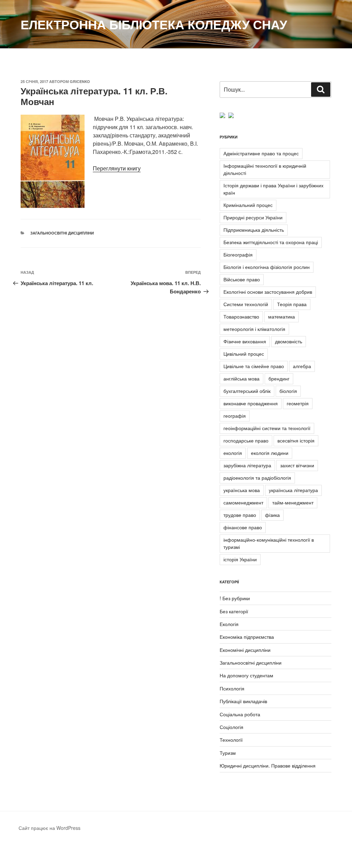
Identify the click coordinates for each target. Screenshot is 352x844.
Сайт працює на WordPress (49, 827)
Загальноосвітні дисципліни (62, 233)
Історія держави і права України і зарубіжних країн (273, 189)
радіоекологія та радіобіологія (257, 477)
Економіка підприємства (247, 636)
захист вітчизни (297, 465)
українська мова (241, 490)
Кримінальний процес (248, 204)
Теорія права (292, 304)
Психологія (232, 688)
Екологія (229, 624)
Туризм (228, 752)
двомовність (288, 341)
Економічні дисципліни (245, 649)
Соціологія (231, 726)
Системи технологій (245, 304)
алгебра (302, 366)
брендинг (278, 378)
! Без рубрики (235, 598)
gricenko (80, 81)
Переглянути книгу (117, 168)
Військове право (241, 279)
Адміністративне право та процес (261, 153)
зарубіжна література (247, 465)
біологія (288, 390)
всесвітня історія (296, 440)
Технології (231, 739)
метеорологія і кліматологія (254, 328)
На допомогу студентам (246, 675)
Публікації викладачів (243, 701)
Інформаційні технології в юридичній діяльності (264, 169)
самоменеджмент (243, 502)
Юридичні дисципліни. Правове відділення (268, 765)
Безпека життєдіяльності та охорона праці (270, 242)
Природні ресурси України (253, 217)
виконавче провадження (250, 403)
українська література (293, 490)
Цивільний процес (243, 353)
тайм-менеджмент (293, 502)
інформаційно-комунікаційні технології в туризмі (268, 543)
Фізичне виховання (244, 341)
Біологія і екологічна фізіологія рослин (266, 266)
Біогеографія (238, 254)
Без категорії (234, 611)
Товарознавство (241, 316)
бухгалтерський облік (247, 390)
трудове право (239, 514)
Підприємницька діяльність (253, 229)
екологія (232, 452)
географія (234, 415)
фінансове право (242, 527)
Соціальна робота (240, 714)
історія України (240, 559)
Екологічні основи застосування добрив (267, 291)
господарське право (245, 440)
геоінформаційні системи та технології (266, 428)
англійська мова (241, 378)
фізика (272, 514)
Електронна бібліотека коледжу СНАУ (154, 24)
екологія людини (269, 452)
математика (281, 316)
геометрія (298, 403)
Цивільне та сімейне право (253, 366)
